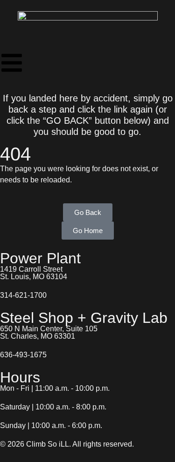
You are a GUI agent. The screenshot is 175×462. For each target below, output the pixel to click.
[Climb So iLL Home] (88, 25)
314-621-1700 (23, 295)
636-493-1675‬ (23, 355)
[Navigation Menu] (11, 62)
